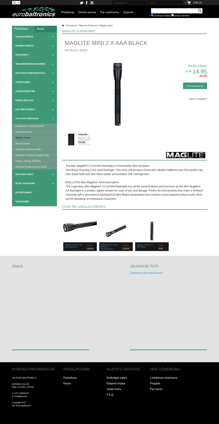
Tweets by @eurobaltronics (146, 272)
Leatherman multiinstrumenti (30, 126)
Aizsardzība (22, 201)
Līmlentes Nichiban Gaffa (28, 149)
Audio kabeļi (22, 82)
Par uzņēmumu (109, 12)
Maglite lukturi (23, 137)
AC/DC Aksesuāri (25, 183)
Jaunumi (128, 12)
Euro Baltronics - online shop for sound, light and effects (63, 27)
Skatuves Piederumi (26, 118)
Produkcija (67, 12)
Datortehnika (23, 192)
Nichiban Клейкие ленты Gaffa (31, 167)
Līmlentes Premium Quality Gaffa (32, 155)
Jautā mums (114, 389)
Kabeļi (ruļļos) (24, 100)
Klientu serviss (87, 12)
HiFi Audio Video (24, 174)
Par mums (156, 389)
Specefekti (21, 55)
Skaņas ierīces (24, 37)
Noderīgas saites (117, 377)
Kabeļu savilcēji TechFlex (28, 161)
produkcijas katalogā (162, 16)
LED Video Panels (25, 109)
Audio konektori (25, 91)
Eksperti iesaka (116, 383)
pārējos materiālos (181, 16)
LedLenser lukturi (24, 132)
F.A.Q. (110, 394)
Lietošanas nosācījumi (163, 377)
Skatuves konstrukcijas (30, 73)
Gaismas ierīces (24, 46)
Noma (40, 28)
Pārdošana (21, 28)
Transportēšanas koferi (30, 64)
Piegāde (155, 383)
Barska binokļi (23, 143)
